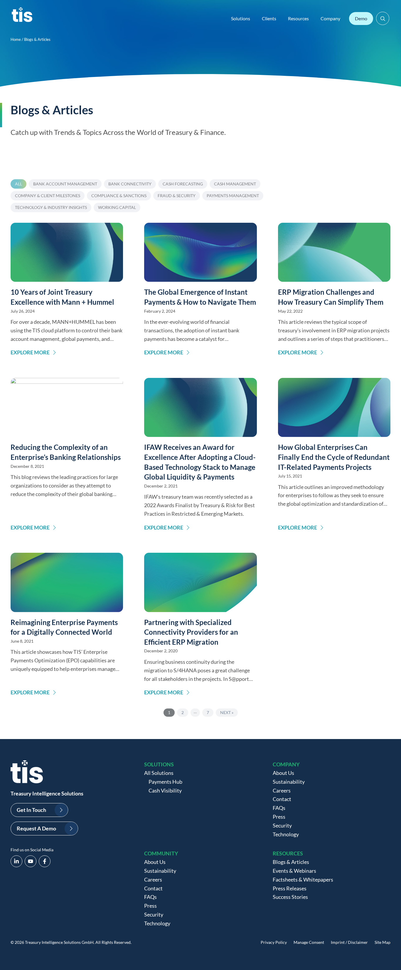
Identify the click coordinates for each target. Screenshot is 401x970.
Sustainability (289, 781)
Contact (282, 799)
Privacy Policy (274, 942)
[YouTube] (30, 861)
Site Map (382, 942)
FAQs (279, 808)
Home (16, 39)
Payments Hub (165, 781)
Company (330, 18)
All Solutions (158, 773)
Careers (282, 790)
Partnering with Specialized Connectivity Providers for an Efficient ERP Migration (191, 632)
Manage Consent (309, 942)
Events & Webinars (294, 870)
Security (282, 825)
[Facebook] (44, 861)
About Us (283, 773)
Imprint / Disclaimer (349, 942)
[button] (382, 18)
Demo (361, 18)
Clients (269, 18)
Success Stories (290, 897)
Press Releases (289, 888)
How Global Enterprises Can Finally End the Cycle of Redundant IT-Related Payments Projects (334, 457)
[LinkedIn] (16, 861)
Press (279, 816)
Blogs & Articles (291, 862)
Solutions (240, 18)
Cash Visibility (165, 790)
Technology (286, 834)
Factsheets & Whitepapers (303, 879)
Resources (298, 18)
